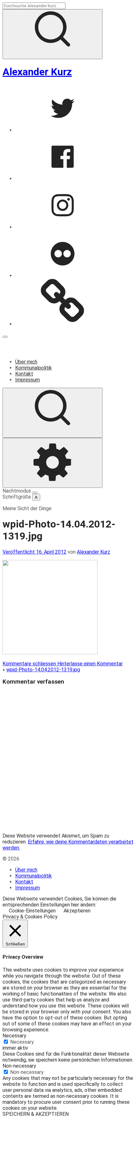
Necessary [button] (14, 1036)
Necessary (22, 1042)
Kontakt (24, 374)
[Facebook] (62, 179)
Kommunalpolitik (33, 368)
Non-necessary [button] (19, 1066)
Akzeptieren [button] (77, 911)
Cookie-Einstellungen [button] (32, 911)
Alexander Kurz (37, 72)
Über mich (26, 362)
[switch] (34, 493)
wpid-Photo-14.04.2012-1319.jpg (43, 670)
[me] (62, 324)
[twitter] (62, 130)
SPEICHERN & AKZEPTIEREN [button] (36, 1114)
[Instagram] (62, 227)
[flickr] (62, 276)
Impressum (27, 380)
